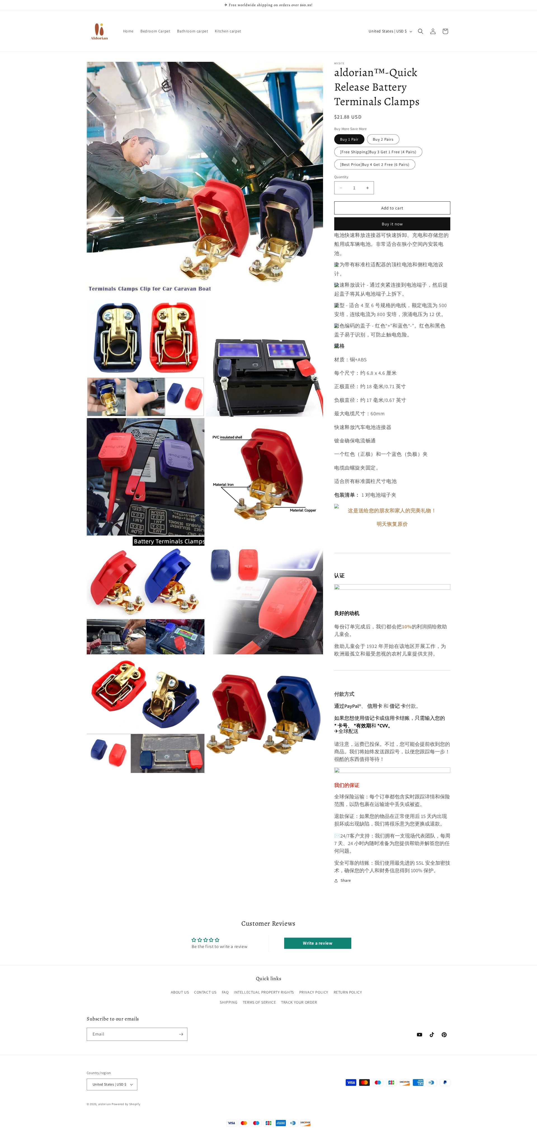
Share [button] (346, 880)
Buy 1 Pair (349, 139)
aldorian (104, 1104)
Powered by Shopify (126, 1104)
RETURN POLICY (348, 992)
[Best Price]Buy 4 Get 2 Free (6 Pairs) (374, 164)
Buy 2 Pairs (383, 139)
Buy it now (392, 224)
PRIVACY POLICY (313, 992)
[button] (420, 31)
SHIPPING (228, 1002)
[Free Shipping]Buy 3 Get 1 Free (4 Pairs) (378, 151)
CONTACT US (205, 992)
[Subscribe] (181, 1034)
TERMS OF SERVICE (259, 1002)
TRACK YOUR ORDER (299, 1002)
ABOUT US (180, 992)
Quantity (341, 176)
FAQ (225, 992)
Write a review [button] (317, 943)
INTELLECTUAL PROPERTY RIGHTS (264, 992)
